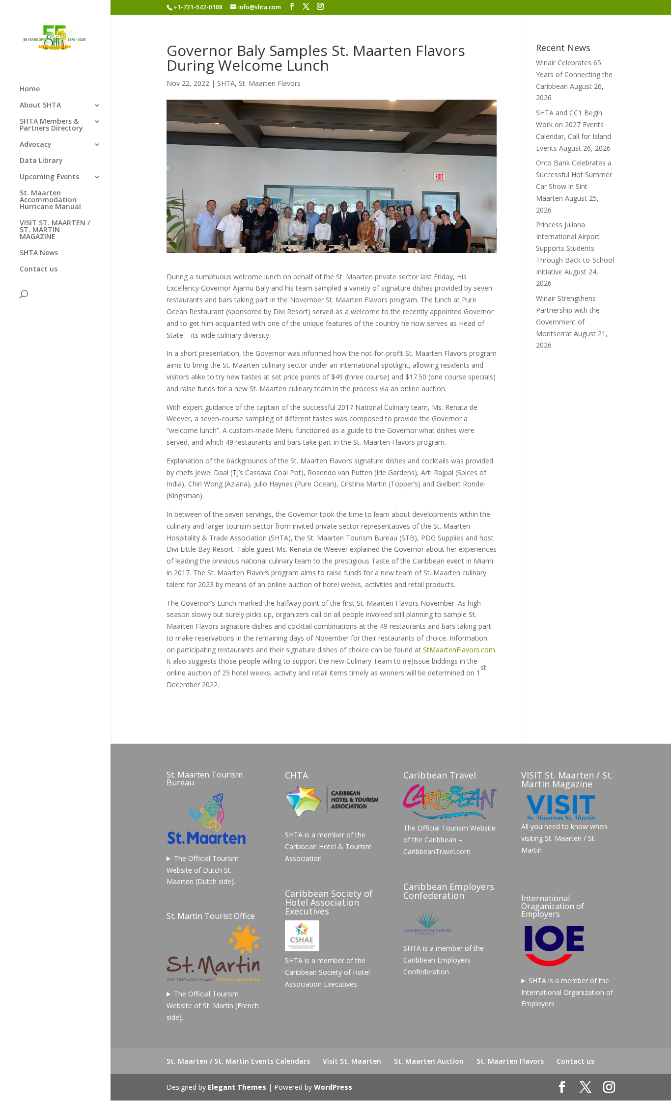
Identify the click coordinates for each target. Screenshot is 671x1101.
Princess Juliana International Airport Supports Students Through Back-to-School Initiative (575, 248)
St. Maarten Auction (429, 1061)
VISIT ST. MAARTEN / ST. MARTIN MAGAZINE (55, 230)
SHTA (226, 83)
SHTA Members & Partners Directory (51, 125)
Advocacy (36, 145)
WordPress (333, 1087)
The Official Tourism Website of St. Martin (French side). (213, 1005)
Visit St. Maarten (352, 1061)
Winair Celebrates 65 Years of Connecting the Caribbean (574, 74)
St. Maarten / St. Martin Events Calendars (238, 1061)
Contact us (38, 269)
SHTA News (39, 253)
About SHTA (40, 105)
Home (30, 89)
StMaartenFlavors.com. (460, 649)
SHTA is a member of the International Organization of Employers (567, 992)
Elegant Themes (237, 1087)
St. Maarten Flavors (270, 83)
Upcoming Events (49, 177)
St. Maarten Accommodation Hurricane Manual (50, 200)
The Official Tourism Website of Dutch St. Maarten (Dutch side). (203, 870)
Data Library (41, 161)
